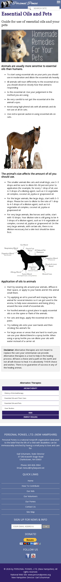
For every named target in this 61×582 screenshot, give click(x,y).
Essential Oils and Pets (13, 403)
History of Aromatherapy (14, 393)
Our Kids (30, 491)
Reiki (30, 413)
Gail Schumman (42, 577)
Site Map (31, 512)
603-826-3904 (34, 465)
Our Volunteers (30, 496)
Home (30, 480)
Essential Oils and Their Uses (15, 398)
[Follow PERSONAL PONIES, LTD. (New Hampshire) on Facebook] (27, 557)
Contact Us (30, 506)
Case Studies (9, 408)
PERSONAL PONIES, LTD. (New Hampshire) (34, 569)
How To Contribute (30, 486)
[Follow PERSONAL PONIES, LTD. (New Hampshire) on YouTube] (33, 557)
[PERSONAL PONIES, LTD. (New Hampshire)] (19, 7)
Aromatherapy (30, 388)
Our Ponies (30, 501)
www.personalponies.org (39, 574)
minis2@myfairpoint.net (33, 468)
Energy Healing (30, 417)
